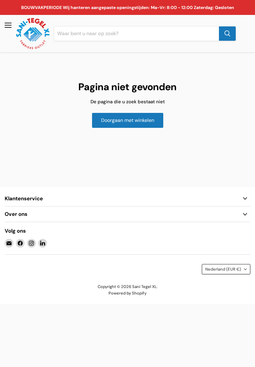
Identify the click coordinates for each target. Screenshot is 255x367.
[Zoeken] (227, 33)
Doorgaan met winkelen (127, 120)
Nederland (223, 269)
